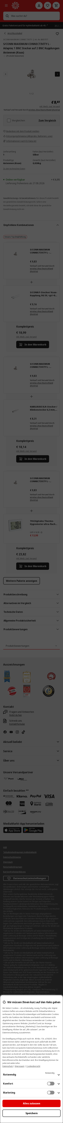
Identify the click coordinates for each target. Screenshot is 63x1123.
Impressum (19, 1066)
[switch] (50, 1083)
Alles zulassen (31, 1103)
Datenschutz (7, 1066)
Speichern (32, 1113)
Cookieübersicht (33, 1066)
